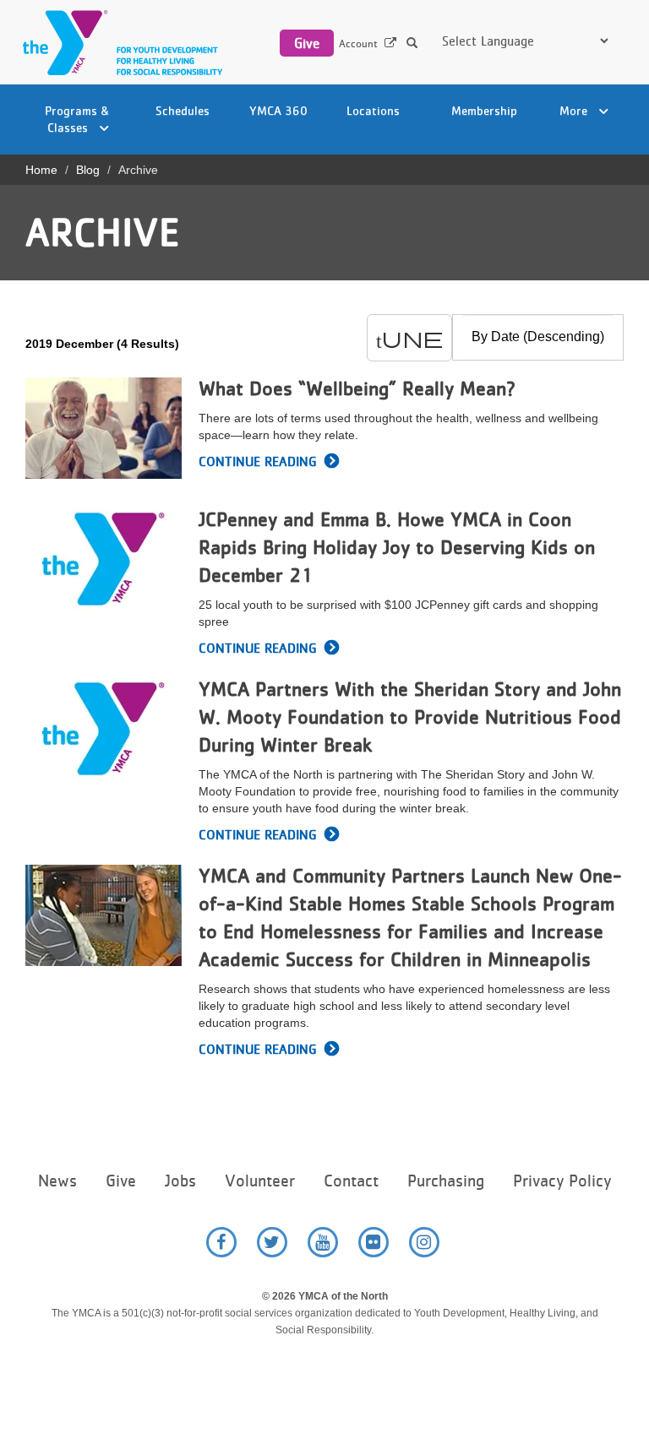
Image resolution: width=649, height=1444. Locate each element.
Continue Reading (257, 461)
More (575, 110)
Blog (88, 169)
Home (41, 169)
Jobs (180, 1181)
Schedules (182, 110)
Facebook (221, 1242)
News (57, 1181)
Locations (373, 110)
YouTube (323, 1242)
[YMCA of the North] (118, 42)
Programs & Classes (77, 118)
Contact (351, 1181)
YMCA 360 (278, 110)
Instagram (424, 1242)
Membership (484, 110)
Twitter (272, 1242)
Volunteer (260, 1181)
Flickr (373, 1242)
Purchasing (445, 1181)
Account (358, 43)
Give (306, 43)
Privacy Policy (562, 1181)
